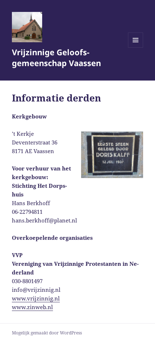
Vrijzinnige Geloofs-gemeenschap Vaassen (56, 57)
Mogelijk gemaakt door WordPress (47, 333)
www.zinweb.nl (32, 307)
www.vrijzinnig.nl (36, 298)
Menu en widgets (135, 47)
